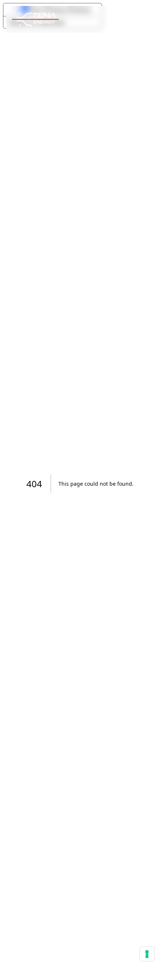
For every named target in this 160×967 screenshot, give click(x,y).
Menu (122, 19)
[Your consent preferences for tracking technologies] (147, 954)
